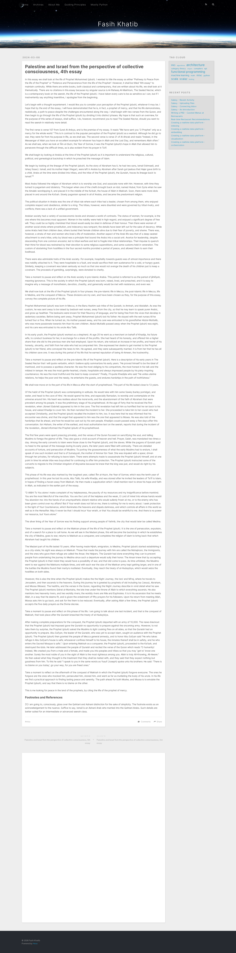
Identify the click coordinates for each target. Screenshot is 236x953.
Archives (38, 4)
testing (191, 79)
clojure (189, 69)
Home (25, 4)
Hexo (35, 943)
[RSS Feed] (206, 4)
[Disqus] (93, 796)
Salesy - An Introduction (183, 109)
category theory (178, 68)
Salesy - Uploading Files (182, 103)
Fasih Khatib (118, 24)
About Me (54, 4)
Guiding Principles (75, 4)
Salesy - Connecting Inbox (184, 106)
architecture (195, 65)
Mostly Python (99, 4)
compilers (198, 68)
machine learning (180, 75)
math (193, 75)
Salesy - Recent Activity (182, 100)
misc (28, 721)
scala (174, 79)
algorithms (181, 65)
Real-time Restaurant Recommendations (190, 119)
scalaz (183, 79)
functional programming (188, 71)
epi (205, 68)
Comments (146, 721)
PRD (173, 65)
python (207, 75)
